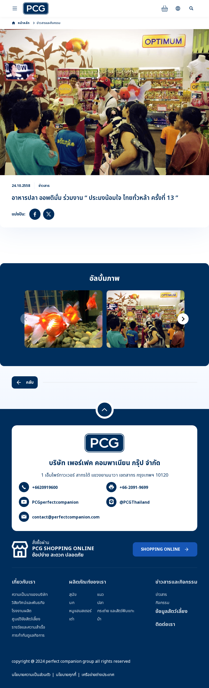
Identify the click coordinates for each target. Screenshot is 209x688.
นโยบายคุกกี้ (66, 675)
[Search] (191, 8)
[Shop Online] (165, 8)
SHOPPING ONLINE (160, 549)
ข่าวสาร (161, 595)
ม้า (99, 619)
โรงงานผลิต (21, 611)
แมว (100, 595)
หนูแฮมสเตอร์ (80, 611)
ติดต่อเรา (165, 624)
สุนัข (72, 595)
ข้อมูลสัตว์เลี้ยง (171, 611)
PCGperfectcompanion (55, 502)
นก (71, 603)
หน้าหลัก (24, 23)
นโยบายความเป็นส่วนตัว (31, 675)
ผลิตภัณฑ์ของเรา (87, 582)
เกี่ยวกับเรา (23, 582)
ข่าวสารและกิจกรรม (48, 23)
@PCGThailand (135, 502)
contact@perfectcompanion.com (66, 517)
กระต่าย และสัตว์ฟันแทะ (115, 611)
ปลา (100, 603)
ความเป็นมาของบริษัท (30, 595)
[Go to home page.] (36, 8)
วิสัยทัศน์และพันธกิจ (28, 603)
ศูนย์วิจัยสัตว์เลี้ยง (26, 619)
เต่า (71, 619)
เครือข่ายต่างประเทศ (98, 675)
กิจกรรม (162, 603)
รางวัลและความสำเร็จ (28, 627)
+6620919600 (45, 488)
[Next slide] (183, 318)
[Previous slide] (26, 318)
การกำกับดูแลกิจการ (28, 635)
